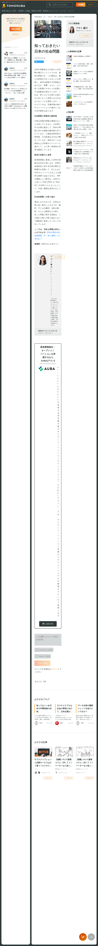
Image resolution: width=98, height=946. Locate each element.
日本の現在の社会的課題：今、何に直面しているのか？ (47, 235)
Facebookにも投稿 (45, 650)
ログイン (54, 669)
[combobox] (60, 4)
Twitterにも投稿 (44, 656)
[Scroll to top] (91, 937)
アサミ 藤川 (82, 28)
